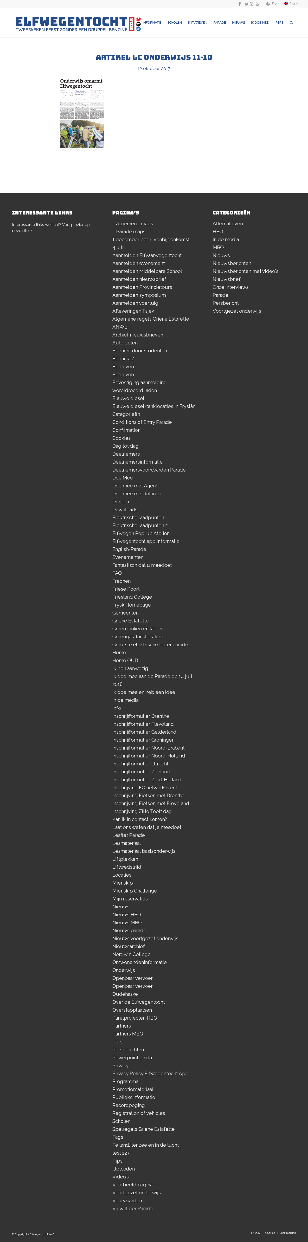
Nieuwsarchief (128, 946)
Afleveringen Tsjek (133, 311)
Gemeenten (125, 613)
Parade (220, 295)
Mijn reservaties (130, 899)
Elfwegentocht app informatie (146, 541)
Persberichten (128, 1050)
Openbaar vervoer (132, 978)
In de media (125, 700)
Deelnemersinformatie (137, 462)
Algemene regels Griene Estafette (150, 319)
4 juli (117, 247)
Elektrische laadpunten (138, 517)
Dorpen (120, 502)
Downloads (124, 509)
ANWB (120, 327)
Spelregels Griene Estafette (143, 1129)
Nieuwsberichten (232, 263)
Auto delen (125, 343)
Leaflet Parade (128, 835)
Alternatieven (228, 223)
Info (116, 708)
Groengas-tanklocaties (137, 637)
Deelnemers (126, 454)
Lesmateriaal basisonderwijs (143, 851)
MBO (218, 247)
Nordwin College (131, 954)
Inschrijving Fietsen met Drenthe (148, 795)
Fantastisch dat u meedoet (142, 565)
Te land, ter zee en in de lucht (145, 1145)
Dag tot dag (125, 446)
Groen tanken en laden (137, 629)
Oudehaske (125, 994)
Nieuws (120, 907)
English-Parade (129, 549)
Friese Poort (126, 589)
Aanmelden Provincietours (142, 287)
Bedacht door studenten (139, 351)
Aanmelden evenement (138, 263)
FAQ (117, 573)
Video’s (120, 1177)
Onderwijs (123, 970)
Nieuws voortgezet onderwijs (145, 938)
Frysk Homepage (131, 605)
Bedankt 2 (123, 359)
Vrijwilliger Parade (132, 1208)
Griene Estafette (130, 621)
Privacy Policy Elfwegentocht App (150, 1073)
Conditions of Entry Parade (142, 422)
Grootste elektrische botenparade (150, 644)
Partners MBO (127, 1034)
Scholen (121, 1121)
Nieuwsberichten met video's (245, 271)
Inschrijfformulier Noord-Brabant (148, 748)
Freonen (121, 581)
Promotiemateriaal (133, 1089)
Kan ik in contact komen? (139, 819)
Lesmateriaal (126, 843)
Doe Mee (122, 478)
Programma (125, 1081)
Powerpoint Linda (132, 1058)
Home (119, 652)
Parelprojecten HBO (134, 1018)
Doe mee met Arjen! (134, 486)
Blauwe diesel (128, 398)
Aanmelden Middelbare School (147, 271)
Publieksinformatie (133, 1097)
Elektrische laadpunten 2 (140, 525)
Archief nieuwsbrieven (137, 335)
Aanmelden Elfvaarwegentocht (147, 255)
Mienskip (122, 883)
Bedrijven (123, 366)
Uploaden (123, 1169)
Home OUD (125, 660)
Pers (117, 1042)
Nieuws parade (129, 930)
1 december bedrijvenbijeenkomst (151, 239)
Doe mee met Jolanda (136, 494)
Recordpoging (128, 1105)
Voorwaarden (127, 1200)
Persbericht (226, 303)
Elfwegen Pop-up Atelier (140, 533)
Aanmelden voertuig (135, 303)
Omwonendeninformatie (139, 962)
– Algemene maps (132, 223)
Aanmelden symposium (139, 295)
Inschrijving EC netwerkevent (144, 787)
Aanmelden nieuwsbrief (139, 279)
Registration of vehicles (138, 1113)
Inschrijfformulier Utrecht (140, 764)
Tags (117, 1137)
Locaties (121, 875)
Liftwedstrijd (126, 867)
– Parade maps (128, 231)
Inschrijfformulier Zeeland (141, 772)
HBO (218, 231)
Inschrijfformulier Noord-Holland (148, 756)
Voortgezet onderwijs (136, 1193)
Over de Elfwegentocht (138, 1002)
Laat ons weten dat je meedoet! (147, 827)
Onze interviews (231, 287)
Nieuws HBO (126, 915)
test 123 (120, 1153)
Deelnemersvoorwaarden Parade (149, 470)
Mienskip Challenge (134, 891)
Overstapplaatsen (132, 1010)
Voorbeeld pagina (132, 1185)
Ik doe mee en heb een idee (143, 692)
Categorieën (126, 414)
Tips (117, 1161)
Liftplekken (125, 859)
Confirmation (126, 430)
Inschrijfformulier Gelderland (144, 732)
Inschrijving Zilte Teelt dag (142, 811)
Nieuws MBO (127, 922)
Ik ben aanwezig (130, 668)
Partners (121, 1026)
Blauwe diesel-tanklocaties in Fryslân (153, 406)
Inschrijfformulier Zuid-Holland (146, 780)
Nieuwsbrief (227, 279)
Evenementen (127, 557)
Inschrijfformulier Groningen (143, 740)
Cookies (121, 438)
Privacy (120, 1065)
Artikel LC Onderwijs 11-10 (154, 57)
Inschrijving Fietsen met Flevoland (150, 803)
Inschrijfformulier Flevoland (143, 724)
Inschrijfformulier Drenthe (140, 716)
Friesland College (132, 597)
